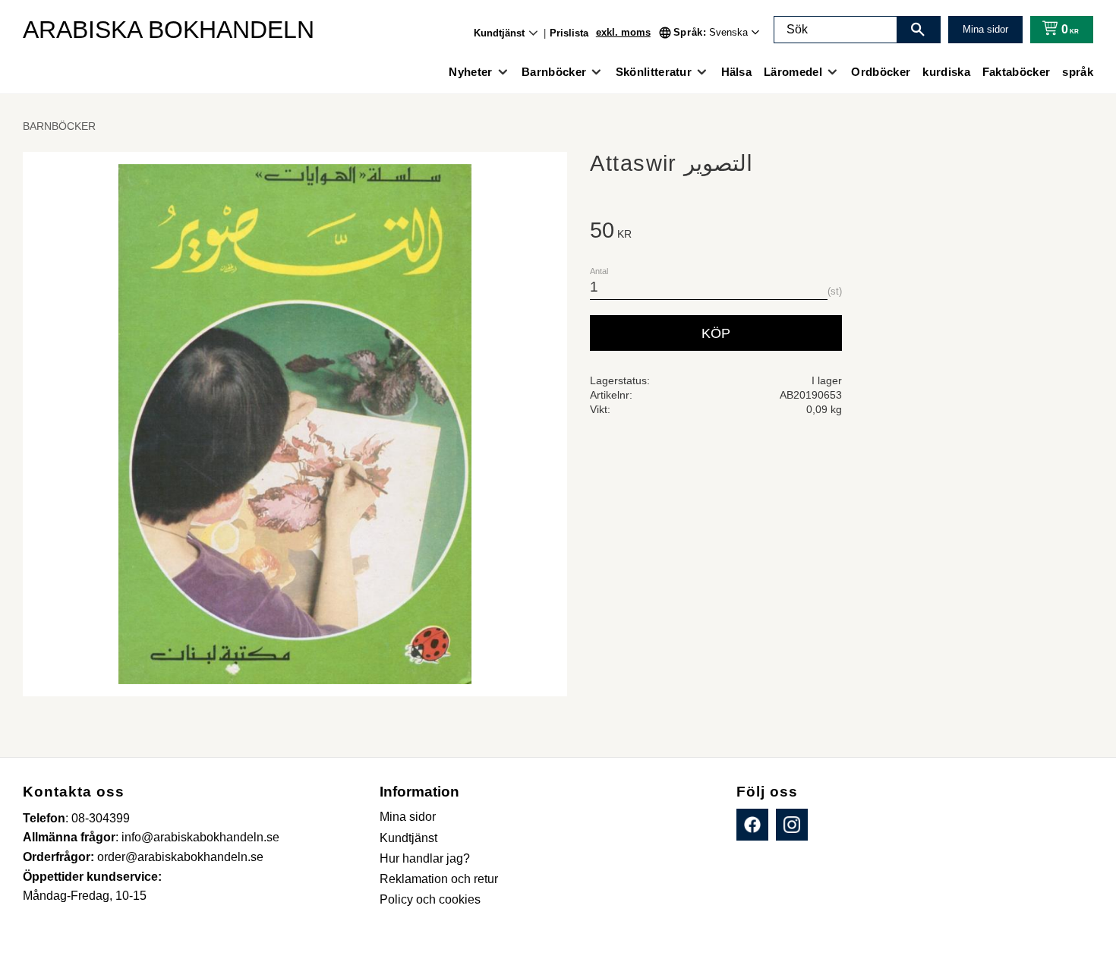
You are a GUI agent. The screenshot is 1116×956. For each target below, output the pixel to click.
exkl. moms (623, 32)
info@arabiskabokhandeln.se (200, 837)
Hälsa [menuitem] (736, 71)
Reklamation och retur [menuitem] (439, 878)
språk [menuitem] (1077, 71)
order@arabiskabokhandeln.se (180, 856)
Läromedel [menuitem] (793, 71)
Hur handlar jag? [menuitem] (425, 858)
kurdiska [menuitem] (946, 71)
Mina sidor (985, 29)
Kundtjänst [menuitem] (499, 33)
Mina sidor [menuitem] (408, 816)
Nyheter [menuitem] (470, 71)
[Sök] (918, 30)
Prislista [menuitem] (569, 33)
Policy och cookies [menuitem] (430, 899)
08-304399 (100, 818)
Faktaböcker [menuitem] (1016, 71)
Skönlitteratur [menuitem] (654, 71)
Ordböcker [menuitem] (880, 71)
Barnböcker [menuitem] (554, 71)
